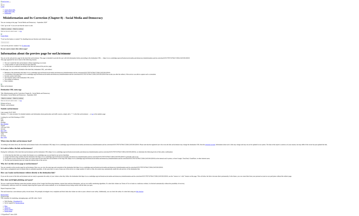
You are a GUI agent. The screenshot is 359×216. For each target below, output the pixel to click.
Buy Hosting (4, 124)
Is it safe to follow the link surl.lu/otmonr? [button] (17, 148)
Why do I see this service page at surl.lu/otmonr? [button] (19, 164)
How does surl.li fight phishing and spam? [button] (17, 180)
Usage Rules (4, 36)
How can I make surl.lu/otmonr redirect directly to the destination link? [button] (28, 173)
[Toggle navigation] (1, 3)
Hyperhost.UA (17, 201)
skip (21, 31)
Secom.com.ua (19, 203)
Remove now (5, 42)
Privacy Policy (8, 209)
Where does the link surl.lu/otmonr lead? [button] (16, 141)
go (92, 114)
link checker (139, 191)
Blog (5, 206)
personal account (210, 144)
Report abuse (5, 195)
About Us (7, 208)
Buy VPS (3, 130)
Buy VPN (4, 137)
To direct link (26, 45)
